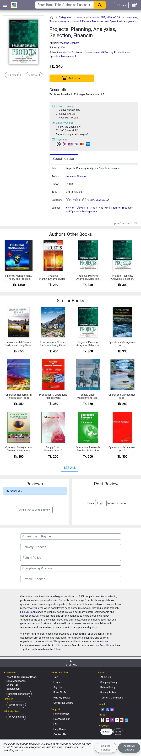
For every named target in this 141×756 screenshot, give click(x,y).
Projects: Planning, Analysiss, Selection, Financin (83, 32)
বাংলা (118, 731)
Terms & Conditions (111, 697)
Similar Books (70, 300)
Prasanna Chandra (68, 42)
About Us (105, 677)
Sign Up (57, 687)
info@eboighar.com (19, 693)
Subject (56, 207)
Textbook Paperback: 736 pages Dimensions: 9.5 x (78, 94)
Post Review (106, 483)
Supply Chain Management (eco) (88, 396)
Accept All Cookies (129, 747)
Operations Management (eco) (122, 344)
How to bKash (61, 713)
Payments (61, 139)
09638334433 (16, 704)
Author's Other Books (70, 234)
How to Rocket (61, 718)
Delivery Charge (64, 122)
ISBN (54, 192)
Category (57, 199)
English (106, 731)
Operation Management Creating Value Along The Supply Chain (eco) (18, 449)
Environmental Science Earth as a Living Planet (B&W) (53, 344)
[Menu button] (5, 5)
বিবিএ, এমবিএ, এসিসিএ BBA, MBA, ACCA (98, 17)
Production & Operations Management (53, 396)
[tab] (64, 159)
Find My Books (28, 611)
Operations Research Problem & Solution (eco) (88, 449)
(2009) (69, 184)
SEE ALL (70, 468)
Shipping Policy (108, 682)
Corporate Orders (63, 702)
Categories (65, 17)
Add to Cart (75, 78)
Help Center (60, 729)
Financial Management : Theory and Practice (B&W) (18, 277)
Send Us (104, 645)
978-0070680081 (75, 192)
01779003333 (16, 717)
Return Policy (107, 687)
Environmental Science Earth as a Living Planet (19, 344)
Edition (55, 184)
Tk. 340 (56, 66)
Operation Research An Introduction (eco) (19, 396)
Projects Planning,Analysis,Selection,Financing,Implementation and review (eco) (53, 277)
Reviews (34, 483)
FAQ (55, 724)
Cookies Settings (105, 747)
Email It (14, 75)
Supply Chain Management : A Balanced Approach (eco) (53, 449)
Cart (55, 677)
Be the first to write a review (34, 509)
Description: (60, 89)
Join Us (59, 645)
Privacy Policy (108, 692)
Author (55, 176)
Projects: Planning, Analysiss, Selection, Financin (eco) (122, 277)
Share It (35, 75)
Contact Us (59, 734)
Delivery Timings (65, 106)
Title (54, 168)
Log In (123, 5)
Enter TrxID (59, 692)
